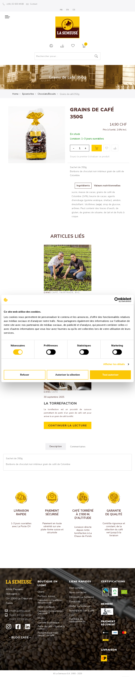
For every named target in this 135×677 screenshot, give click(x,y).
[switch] (51, 352)
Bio (77, 292)
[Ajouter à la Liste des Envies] (106, 148)
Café (55, 292)
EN (67, 9)
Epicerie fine (28, 93)
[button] (19, 611)
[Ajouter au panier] (97, 148)
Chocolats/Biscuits (47, 93)
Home (15, 93)
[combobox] (67, 56)
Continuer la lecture (67, 425)
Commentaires (77, 446)
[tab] (55, 446)
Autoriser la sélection (67, 374)
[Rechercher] (96, 56)
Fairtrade (66, 292)
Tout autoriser (110, 374)
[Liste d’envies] (73, 46)
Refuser (24, 374)
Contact (33, 4)
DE (74, 9)
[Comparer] (62, 46)
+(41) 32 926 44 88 (15, 4)
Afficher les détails (114, 364)
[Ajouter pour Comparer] (115, 148)
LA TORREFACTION (60, 403)
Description (56, 446)
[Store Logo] (67, 25)
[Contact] (51, 46)
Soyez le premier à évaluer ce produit (89, 156)
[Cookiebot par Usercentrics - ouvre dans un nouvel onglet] (116, 299)
